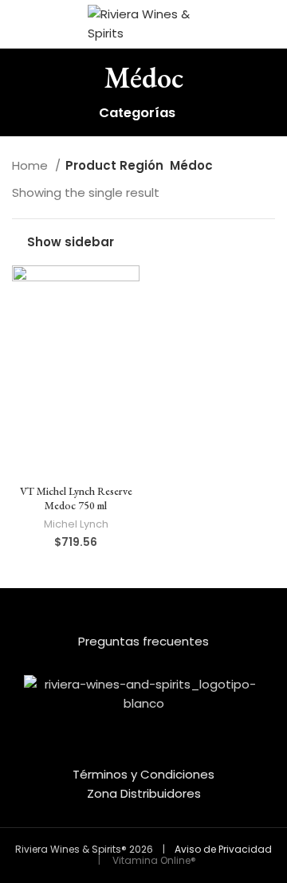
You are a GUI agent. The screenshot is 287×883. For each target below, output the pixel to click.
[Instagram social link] (154, 753)
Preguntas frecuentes (143, 641)
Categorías (137, 113)
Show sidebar (70, 242)
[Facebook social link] (133, 753)
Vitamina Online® (153, 860)
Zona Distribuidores (144, 793)
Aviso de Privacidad (223, 849)
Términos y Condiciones (143, 774)
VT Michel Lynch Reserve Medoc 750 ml (76, 498)
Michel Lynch (76, 524)
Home (31, 165)
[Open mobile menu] (18, 24)
